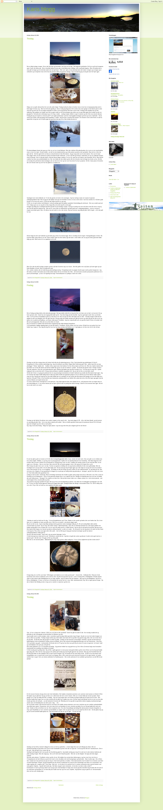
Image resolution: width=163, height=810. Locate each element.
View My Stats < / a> (114, 179)
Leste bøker (113, 164)
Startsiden (61, 785)
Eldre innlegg (99, 785)
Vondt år (113, 111)
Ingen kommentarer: (58, 277)
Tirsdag (30, 38)
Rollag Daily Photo (116, 124)
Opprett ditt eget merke (114, 74)
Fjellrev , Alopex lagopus (124, 125)
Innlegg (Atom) (37, 787)
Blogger (87, 797)
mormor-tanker (115, 81)
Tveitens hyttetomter (130, 187)
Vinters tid (121, 82)
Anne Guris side (114, 194)
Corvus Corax (114, 99)
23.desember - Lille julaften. (117, 95)
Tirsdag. (30, 439)
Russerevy (113, 186)
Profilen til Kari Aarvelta (114, 69)
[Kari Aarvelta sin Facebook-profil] (110, 72)
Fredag (30, 285)
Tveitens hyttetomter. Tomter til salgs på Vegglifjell (115, 190)
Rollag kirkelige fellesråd (117, 136)
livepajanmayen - (115, 93)
